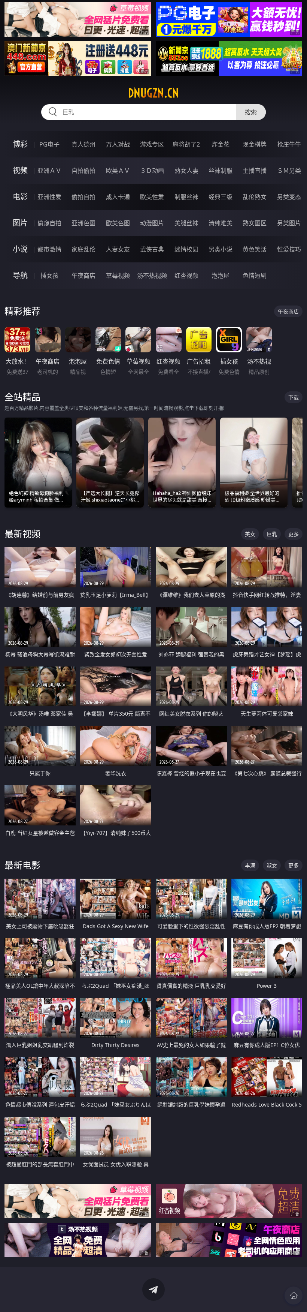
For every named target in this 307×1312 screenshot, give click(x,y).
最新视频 (22, 533)
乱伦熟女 (255, 197)
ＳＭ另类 (289, 170)
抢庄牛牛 (289, 144)
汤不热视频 (152, 275)
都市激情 (49, 249)
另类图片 (289, 223)
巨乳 (272, 534)
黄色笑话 (255, 249)
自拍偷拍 (83, 170)
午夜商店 (83, 275)
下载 (293, 397)
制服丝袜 (186, 197)
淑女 (272, 865)
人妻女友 (118, 249)
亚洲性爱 (49, 197)
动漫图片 (152, 223)
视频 (20, 170)
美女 (250, 534)
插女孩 (49, 275)
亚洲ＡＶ (49, 170)
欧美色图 (118, 223)
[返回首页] (294, 1296)
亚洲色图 (83, 223)
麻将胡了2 (186, 144)
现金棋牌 (255, 144)
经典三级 (220, 197)
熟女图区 (255, 223)
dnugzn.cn (153, 92)
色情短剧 (255, 275)
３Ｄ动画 (152, 170)
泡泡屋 (221, 275)
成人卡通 (118, 197)
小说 (20, 249)
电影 (20, 197)
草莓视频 (118, 275)
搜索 (251, 112)
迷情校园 (186, 249)
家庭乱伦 (83, 249)
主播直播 (255, 170)
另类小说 (220, 249)
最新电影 (22, 865)
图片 (20, 223)
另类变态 (289, 197)
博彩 (20, 144)
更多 (293, 534)
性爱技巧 (289, 249)
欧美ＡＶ (118, 170)
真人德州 (83, 144)
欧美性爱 (152, 197)
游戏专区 (152, 144)
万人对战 (118, 144)
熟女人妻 (186, 170)
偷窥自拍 (49, 223)
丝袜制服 (220, 170)
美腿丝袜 (186, 223)
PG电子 (49, 144)
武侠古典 (152, 249)
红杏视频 (186, 275)
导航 (20, 275)
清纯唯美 (220, 223)
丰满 (250, 865)
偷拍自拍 (83, 197)
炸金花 (221, 144)
